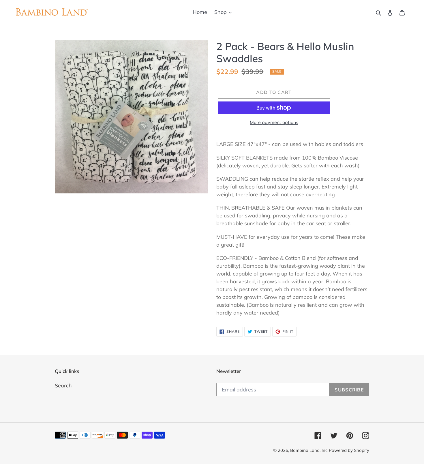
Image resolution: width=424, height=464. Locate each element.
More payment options (274, 122)
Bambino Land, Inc (308, 450)
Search (63, 385)
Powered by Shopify (349, 450)
